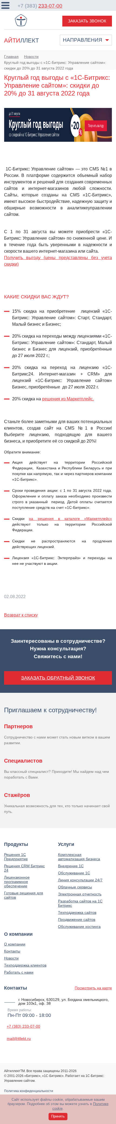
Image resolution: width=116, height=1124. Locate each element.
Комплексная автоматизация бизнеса (79, 856)
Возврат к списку (21, 615)
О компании (14, 944)
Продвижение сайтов (76, 919)
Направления (82, 40)
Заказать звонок (87, 21)
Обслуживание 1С (74, 873)
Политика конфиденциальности (28, 1091)
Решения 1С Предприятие (16, 856)
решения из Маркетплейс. (68, 399)
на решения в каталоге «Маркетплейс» (70, 518)
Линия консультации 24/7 (80, 880)
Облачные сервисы (75, 887)
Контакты (12, 951)
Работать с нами (18, 972)
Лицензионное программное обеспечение (17, 881)
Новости (11, 958)
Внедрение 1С (71, 866)
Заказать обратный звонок (58, 678)
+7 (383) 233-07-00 (23, 1026)
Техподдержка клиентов (25, 965)
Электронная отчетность (79, 894)
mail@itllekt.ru (19, 1038)
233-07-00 (50, 6)
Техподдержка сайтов (77, 912)
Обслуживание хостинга (79, 926)
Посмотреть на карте (93, 988)
